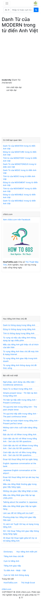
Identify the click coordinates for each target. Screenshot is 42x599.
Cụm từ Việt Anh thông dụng (16, 575)
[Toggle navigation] (7, 3)
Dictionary (8, 551)
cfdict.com (6, 589)
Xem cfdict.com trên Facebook (16, 219)
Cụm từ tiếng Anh (11, 561)
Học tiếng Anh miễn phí (26, 551)
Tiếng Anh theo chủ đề (14, 556)
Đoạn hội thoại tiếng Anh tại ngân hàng (20, 459)
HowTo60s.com (10, 582)
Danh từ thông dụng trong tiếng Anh (19, 325)
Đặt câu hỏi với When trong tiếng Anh (19, 434)
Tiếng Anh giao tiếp (12, 566)
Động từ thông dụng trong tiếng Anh (19, 329)
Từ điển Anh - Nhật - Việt (15, 570)
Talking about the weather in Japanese (20, 502)
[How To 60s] (21, 241)
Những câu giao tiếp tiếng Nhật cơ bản (20, 491)
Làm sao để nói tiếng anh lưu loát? (18, 513)
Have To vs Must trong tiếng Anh (17, 389)
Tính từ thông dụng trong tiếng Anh (18, 333)
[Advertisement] (21, 57)
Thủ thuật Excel (28, 582)
